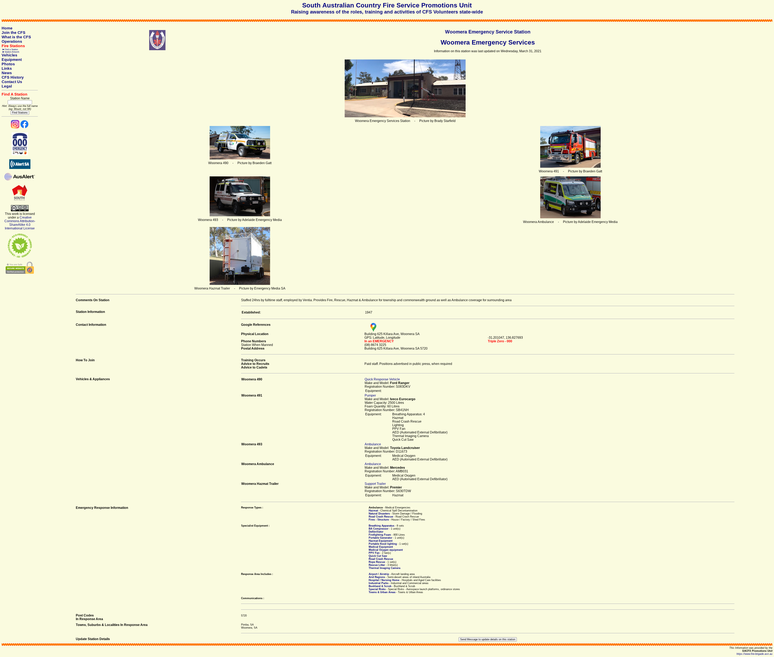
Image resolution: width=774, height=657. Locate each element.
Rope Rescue (377, 561)
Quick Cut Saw (378, 555)
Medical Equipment (381, 546)
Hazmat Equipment (380, 540)
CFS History (13, 77)
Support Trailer (375, 483)
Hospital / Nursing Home (384, 580)
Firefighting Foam (380, 534)
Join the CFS (13, 32)
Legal (7, 86)
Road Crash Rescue (381, 516)
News (7, 73)
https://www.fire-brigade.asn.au (754, 653)
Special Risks (377, 589)
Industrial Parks (378, 583)
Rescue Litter (377, 564)
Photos (8, 64)
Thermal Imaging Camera (384, 568)
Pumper (370, 395)
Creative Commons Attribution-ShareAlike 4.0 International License (19, 223)
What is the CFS (16, 37)
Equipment (12, 59)
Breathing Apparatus (381, 525)
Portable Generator (380, 537)
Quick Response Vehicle (382, 379)
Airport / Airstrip (379, 574)
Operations (12, 41)
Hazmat (373, 510)
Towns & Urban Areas (382, 592)
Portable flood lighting (383, 543)
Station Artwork (12, 52)
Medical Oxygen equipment (386, 549)
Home (7, 28)
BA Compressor (378, 528)
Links (7, 68)
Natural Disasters (379, 513)
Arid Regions (377, 577)
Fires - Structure (379, 519)
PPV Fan (374, 552)
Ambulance (373, 444)
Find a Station (11, 49)
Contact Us (12, 82)
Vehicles (9, 55)
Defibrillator (376, 531)
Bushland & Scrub (380, 586)
